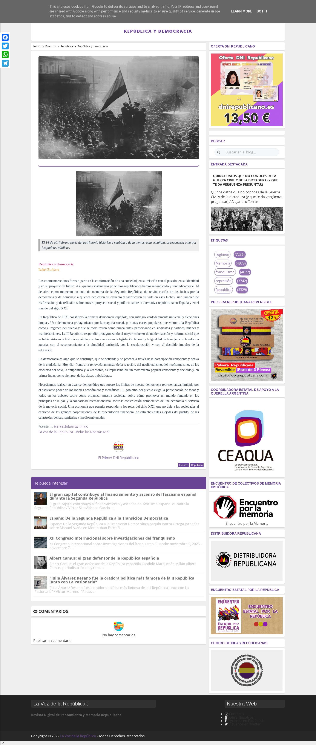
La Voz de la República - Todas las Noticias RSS (73, 432)
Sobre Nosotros (241, 717)
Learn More (241, 11)
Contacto (236, 713)
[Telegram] (5, 63)
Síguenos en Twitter (245, 724)
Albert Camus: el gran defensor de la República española (104, 558)
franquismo (225, 272)
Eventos (184, 465)
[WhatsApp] (5, 54)
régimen (222, 254)
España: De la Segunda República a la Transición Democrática (108, 518)
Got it (262, 11)
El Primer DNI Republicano (118, 457)
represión (224, 280)
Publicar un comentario (52, 640)
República (197, 465)
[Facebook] (5, 37)
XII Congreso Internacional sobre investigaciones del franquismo (112, 538)
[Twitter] (5, 46)
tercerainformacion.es (71, 426)
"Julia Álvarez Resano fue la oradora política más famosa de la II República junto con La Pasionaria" (121, 579)
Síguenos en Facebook (245, 720)
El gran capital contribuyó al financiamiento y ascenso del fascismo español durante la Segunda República (122, 496)
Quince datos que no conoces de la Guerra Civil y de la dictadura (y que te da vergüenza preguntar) (245, 180)
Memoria (223, 263)
